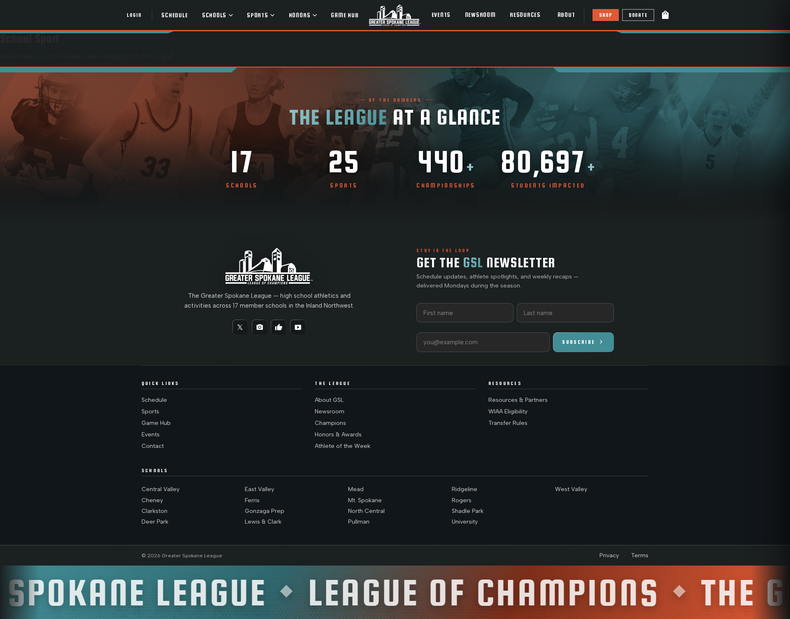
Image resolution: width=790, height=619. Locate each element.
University (465, 521)
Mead (356, 489)
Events (441, 15)
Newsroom (480, 15)
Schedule (174, 15)
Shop (605, 15)
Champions (330, 423)
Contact (153, 446)
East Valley (259, 489)
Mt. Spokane (365, 500)
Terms (639, 555)
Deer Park (155, 521)
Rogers (462, 500)
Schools (214, 15)
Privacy (609, 555)
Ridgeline (464, 489)
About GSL (329, 399)
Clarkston (154, 511)
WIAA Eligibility (507, 411)
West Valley (571, 489)
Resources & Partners (518, 399)
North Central (366, 511)
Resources (525, 15)
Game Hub (344, 15)
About (566, 15)
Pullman (358, 521)
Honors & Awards (338, 434)
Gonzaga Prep (264, 511)
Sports (257, 15)
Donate (638, 15)
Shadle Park (467, 511)
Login (134, 15)
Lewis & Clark (263, 521)
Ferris (252, 500)
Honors (300, 15)
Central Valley (160, 489)
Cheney (152, 500)
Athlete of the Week (342, 446)
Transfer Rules (507, 423)
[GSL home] (395, 15)
